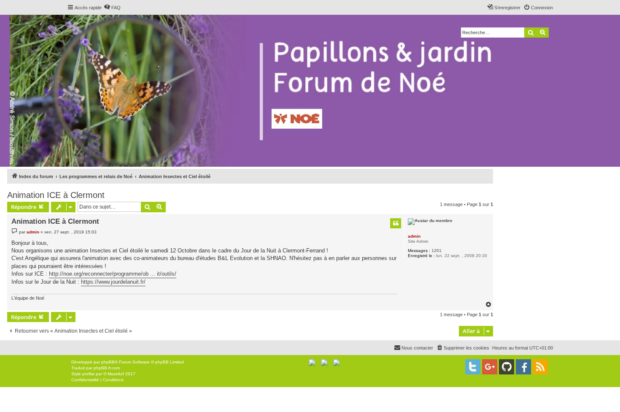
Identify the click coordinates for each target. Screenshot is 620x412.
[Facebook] (523, 366)
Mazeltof (116, 373)
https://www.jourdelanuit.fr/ (113, 282)
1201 (436, 250)
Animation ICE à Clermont (56, 195)
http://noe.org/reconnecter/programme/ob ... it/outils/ (112, 274)
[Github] (506, 366)
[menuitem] (112, 8)
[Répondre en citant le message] (395, 223)
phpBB (108, 362)
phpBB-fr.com (107, 368)
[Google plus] (489, 366)
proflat (88, 373)
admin (414, 236)
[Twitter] (472, 366)
